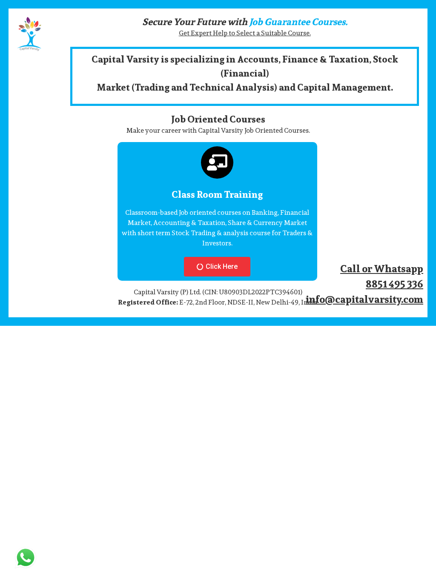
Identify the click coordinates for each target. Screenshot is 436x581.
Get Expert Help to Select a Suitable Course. (245, 33)
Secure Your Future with (244, 21)
